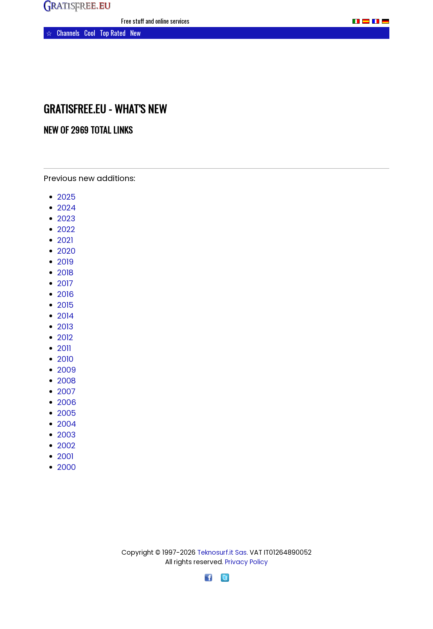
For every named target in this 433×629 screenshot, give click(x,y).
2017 (65, 283)
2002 (66, 445)
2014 (65, 315)
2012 (65, 337)
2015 (65, 305)
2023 (66, 218)
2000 (66, 467)
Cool (89, 33)
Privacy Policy (246, 562)
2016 (65, 294)
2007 (66, 391)
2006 (66, 402)
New (135, 33)
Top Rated (113, 33)
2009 (66, 369)
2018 (65, 272)
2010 (65, 359)
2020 (66, 251)
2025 (66, 197)
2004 (66, 424)
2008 (66, 380)
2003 (66, 434)
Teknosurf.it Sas (222, 552)
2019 (65, 261)
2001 (65, 456)
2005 (66, 413)
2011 (64, 348)
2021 (65, 240)
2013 (65, 326)
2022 (66, 229)
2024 (66, 207)
